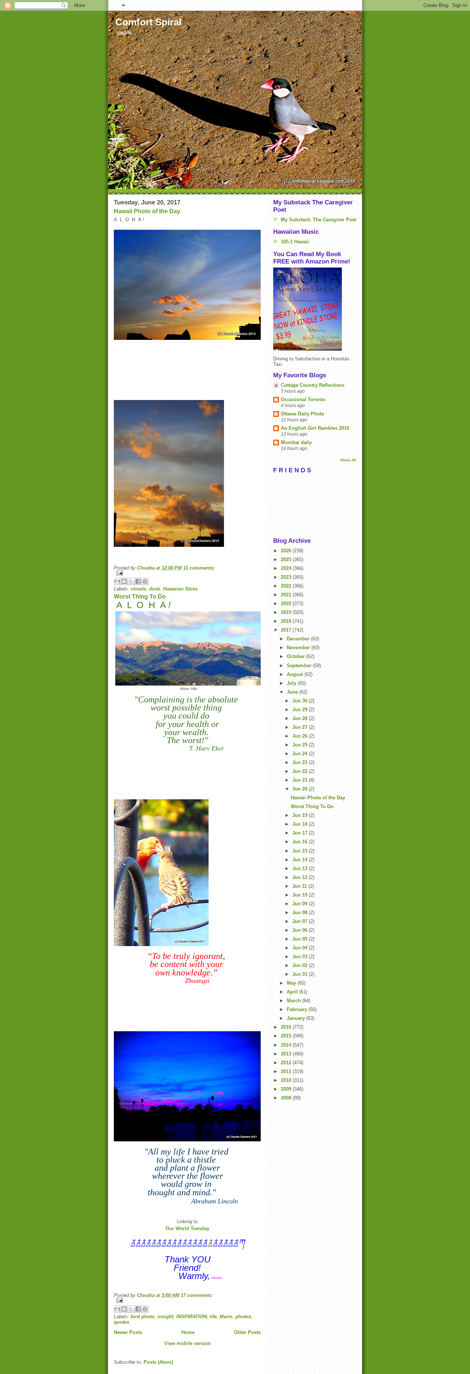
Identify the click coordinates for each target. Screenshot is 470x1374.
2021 (287, 594)
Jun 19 (300, 815)
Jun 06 (300, 930)
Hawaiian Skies (180, 589)
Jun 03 (300, 956)
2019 (287, 612)
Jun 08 (300, 912)
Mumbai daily (296, 442)
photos (243, 1316)
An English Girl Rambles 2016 (315, 428)
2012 (287, 1062)
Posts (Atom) (158, 1362)
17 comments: (197, 1295)
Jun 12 (300, 877)
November (299, 647)
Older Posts (247, 1332)
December (299, 638)
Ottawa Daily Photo (302, 414)
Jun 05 (300, 939)
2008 (287, 1098)
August (295, 674)
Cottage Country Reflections (312, 385)
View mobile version (187, 1343)
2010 (287, 1080)
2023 (287, 577)
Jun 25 (300, 745)
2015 (287, 1036)
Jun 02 (300, 965)
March (294, 1000)
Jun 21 (300, 780)
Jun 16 (300, 841)
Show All (348, 460)
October (296, 656)
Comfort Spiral (148, 22)
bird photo (143, 1316)
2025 (287, 559)
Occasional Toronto (303, 399)
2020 (287, 603)
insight (165, 1316)
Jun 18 (300, 824)
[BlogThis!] (124, 581)
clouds (138, 589)
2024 (287, 568)
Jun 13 (300, 868)
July (292, 683)
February (297, 1009)
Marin (226, 1316)
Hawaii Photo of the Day (147, 211)
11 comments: (199, 568)
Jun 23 (300, 762)
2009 (287, 1089)
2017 (287, 630)
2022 (287, 586)
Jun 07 (300, 921)
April (293, 992)
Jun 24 (300, 753)
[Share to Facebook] (138, 581)
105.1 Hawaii (295, 241)
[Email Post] (187, 573)
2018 (287, 621)
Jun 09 (300, 903)
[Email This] (117, 581)
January (296, 1018)
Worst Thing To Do (140, 596)
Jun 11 (300, 886)
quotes (121, 1322)
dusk (154, 589)
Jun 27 (300, 727)
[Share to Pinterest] (145, 581)
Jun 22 (300, 771)
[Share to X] (131, 581)
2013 (287, 1054)
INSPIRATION (191, 1316)
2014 (287, 1045)
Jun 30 (300, 701)
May (292, 983)
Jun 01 (300, 974)
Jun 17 (300, 833)
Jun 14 (300, 859)
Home (188, 1332)
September (300, 665)
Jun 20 (300, 789)
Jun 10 (300, 895)
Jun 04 (300, 947)
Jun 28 (300, 718)
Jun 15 (300, 851)
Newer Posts (128, 1332)
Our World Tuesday (187, 1228)
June (293, 692)
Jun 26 (300, 736)
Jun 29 (300, 709)
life (213, 1316)
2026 (287, 550)
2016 (287, 1027)
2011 (287, 1071)
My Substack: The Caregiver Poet (318, 219)
